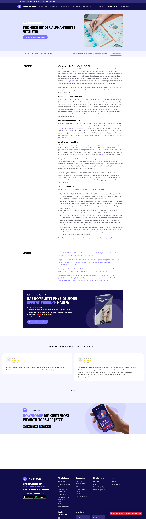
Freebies (78, 494)
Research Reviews (64, 484)
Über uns (96, 481)
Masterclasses (62, 481)
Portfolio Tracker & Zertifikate (64, 491)
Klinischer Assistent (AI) (62, 503)
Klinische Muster (63, 506)
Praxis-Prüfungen (81, 496)
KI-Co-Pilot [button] (86, 6)
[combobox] (126, 6)
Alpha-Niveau (62, 109)
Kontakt (95, 484)
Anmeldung (100, 6)
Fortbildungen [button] (65, 6)
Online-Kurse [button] (54, 6)
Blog (59, 487)
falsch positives (103, 154)
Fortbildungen (115, 484)
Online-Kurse (115, 481)
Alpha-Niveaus (97, 123)
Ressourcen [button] (76, 6)
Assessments (62, 494)
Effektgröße (96, 163)
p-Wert (98, 161)
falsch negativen (81, 128)
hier (110, 238)
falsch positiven (67, 128)
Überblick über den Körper (80, 490)
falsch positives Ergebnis (106, 90)
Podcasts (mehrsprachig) (80, 482)
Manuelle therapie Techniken (63, 498)
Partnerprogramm (99, 490)
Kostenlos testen (112, 6)
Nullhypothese (81, 71)
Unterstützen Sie (98, 487)
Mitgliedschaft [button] (43, 6)
